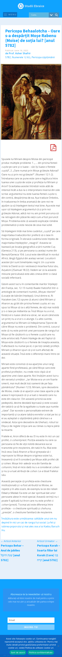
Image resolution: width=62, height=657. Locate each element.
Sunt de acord (18, 652)
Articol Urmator (47, 541)
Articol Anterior (11, 541)
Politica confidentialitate (41, 652)
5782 (8, 57)
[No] (58, 645)
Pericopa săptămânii (43, 57)
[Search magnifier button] (56, 15)
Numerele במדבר (21, 57)
